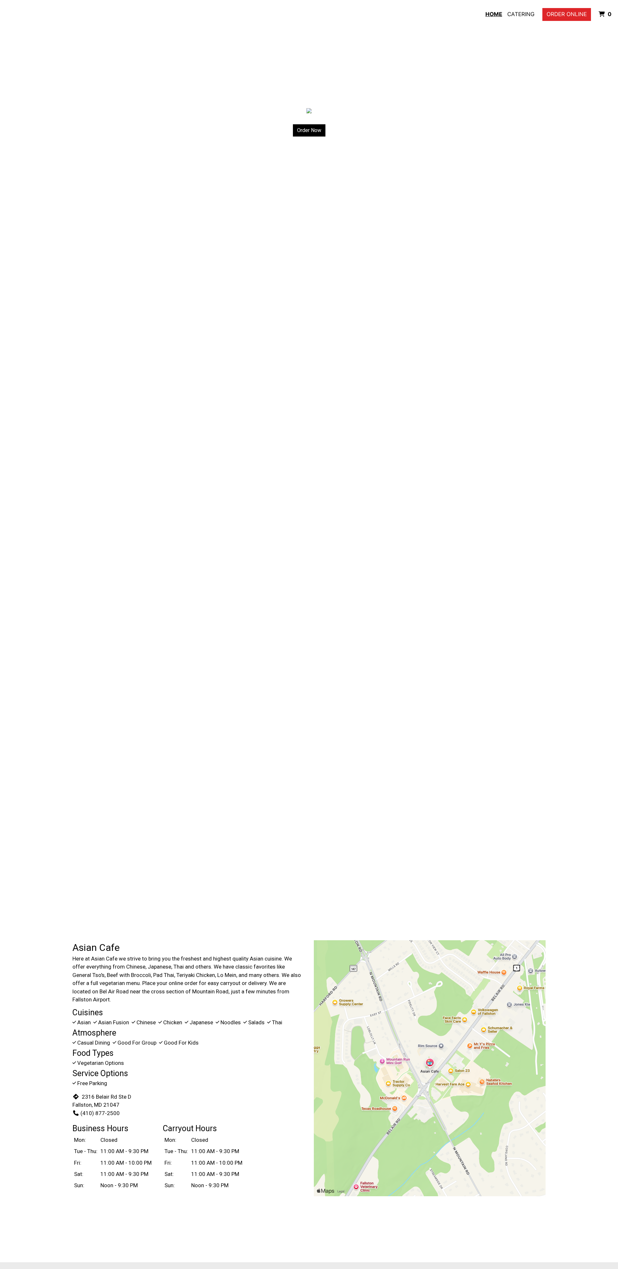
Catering (521, 14)
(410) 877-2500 (100, 1113)
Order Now (309, 130)
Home (493, 14)
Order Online (567, 14)
